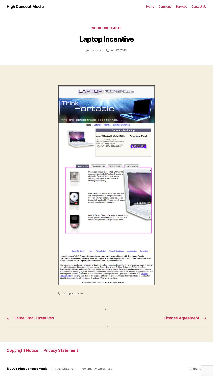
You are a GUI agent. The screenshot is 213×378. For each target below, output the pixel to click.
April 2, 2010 (119, 50)
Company (164, 6)
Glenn (98, 50)
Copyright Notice (22, 350)
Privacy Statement (60, 350)
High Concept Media (25, 7)
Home (150, 6)
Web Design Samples (106, 28)
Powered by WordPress (96, 368)
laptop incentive (73, 293)
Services (181, 6)
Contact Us (198, 6)
